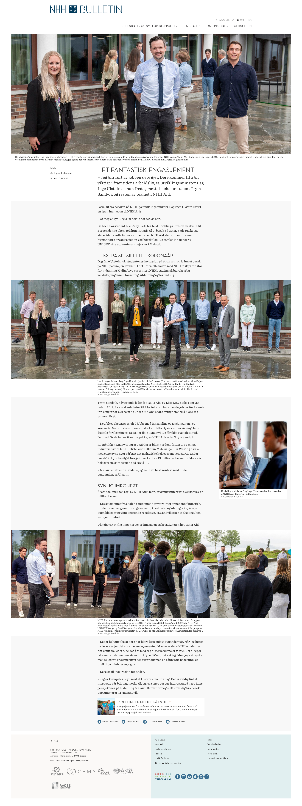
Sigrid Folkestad (63, 173)
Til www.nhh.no (225, 20)
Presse (158, 753)
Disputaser (192, 26)
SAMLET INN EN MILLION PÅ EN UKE (143, 702)
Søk (142, 740)
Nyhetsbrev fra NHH (217, 758)
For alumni (212, 753)
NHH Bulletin (162, 758)
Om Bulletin (243, 26)
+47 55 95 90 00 (68, 752)
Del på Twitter (132, 721)
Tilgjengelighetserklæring (168, 763)
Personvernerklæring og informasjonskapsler (70, 760)
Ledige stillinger (163, 748)
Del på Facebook (110, 721)
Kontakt (159, 744)
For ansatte (213, 748)
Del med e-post (178, 721)
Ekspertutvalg (217, 26)
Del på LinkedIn (155, 721)
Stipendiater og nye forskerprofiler (149, 26)
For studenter (214, 744)
